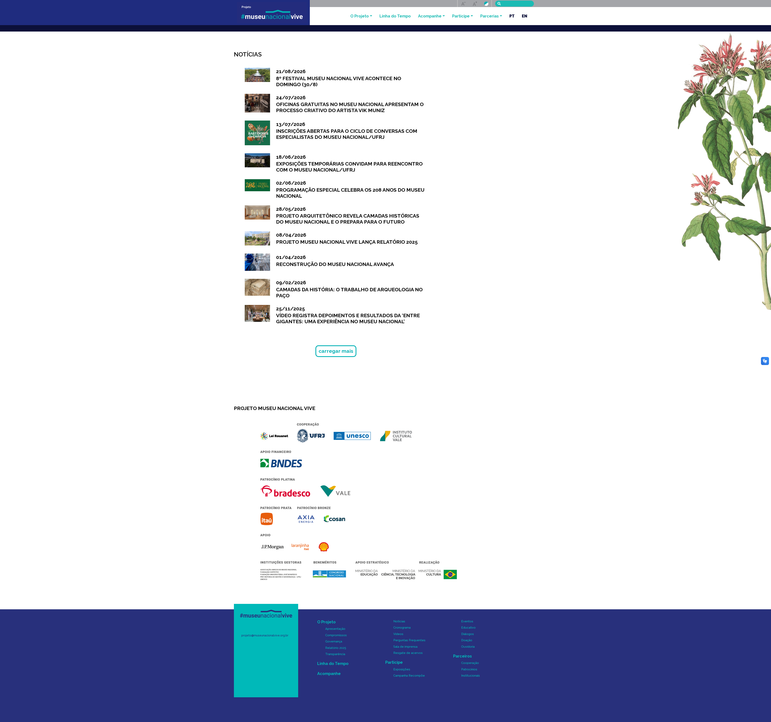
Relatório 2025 (335, 648)
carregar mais (336, 351)
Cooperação (470, 663)
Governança (333, 641)
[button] (361, 16)
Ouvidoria (468, 646)
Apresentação (335, 629)
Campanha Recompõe (409, 675)
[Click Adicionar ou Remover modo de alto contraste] (486, 3)
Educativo (468, 627)
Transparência (335, 654)
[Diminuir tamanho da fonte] (463, 3)
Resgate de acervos (408, 653)
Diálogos (467, 634)
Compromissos (336, 635)
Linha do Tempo (395, 16)
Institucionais (470, 675)
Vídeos (398, 634)
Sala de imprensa (405, 646)
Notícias (399, 621)
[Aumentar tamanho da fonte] (474, 3)
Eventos (467, 621)
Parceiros (462, 656)
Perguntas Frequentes (409, 640)
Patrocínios (469, 669)
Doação (466, 640)
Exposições (401, 669)
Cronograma (402, 627)
